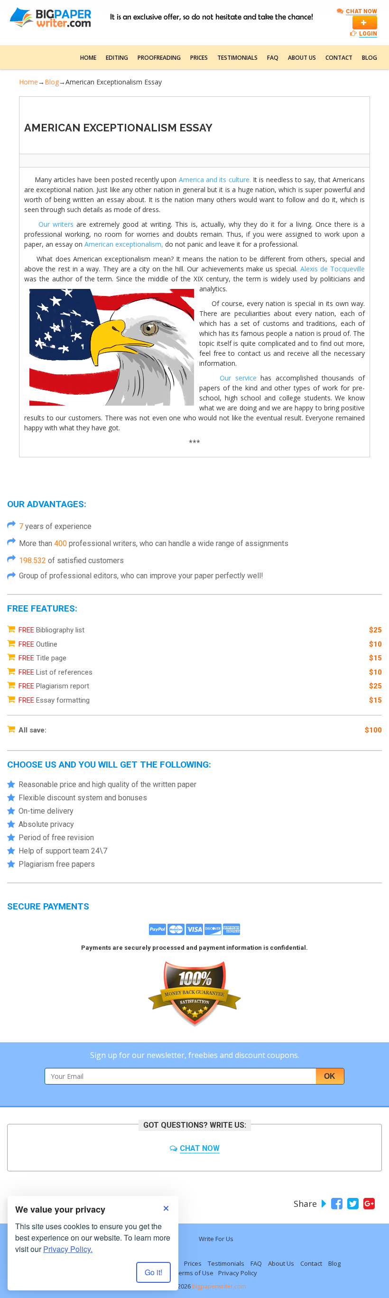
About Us (302, 58)
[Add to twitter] (352, 1203)
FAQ (272, 58)
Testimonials (237, 58)
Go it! (153, 1272)
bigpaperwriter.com (219, 1286)
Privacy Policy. (68, 1248)
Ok (329, 1076)
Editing (117, 58)
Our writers (56, 224)
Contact (338, 58)
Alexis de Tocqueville (332, 268)
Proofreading (159, 58)
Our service (238, 377)
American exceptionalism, (123, 244)
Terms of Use (194, 1273)
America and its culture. (215, 179)
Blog (369, 58)
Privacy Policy (237, 1273)
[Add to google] (368, 1203)
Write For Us (216, 1238)
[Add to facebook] (336, 1203)
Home (88, 58)
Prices (199, 58)
